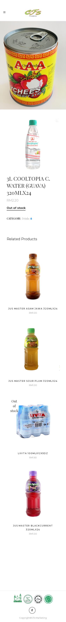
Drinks (26, 218)
